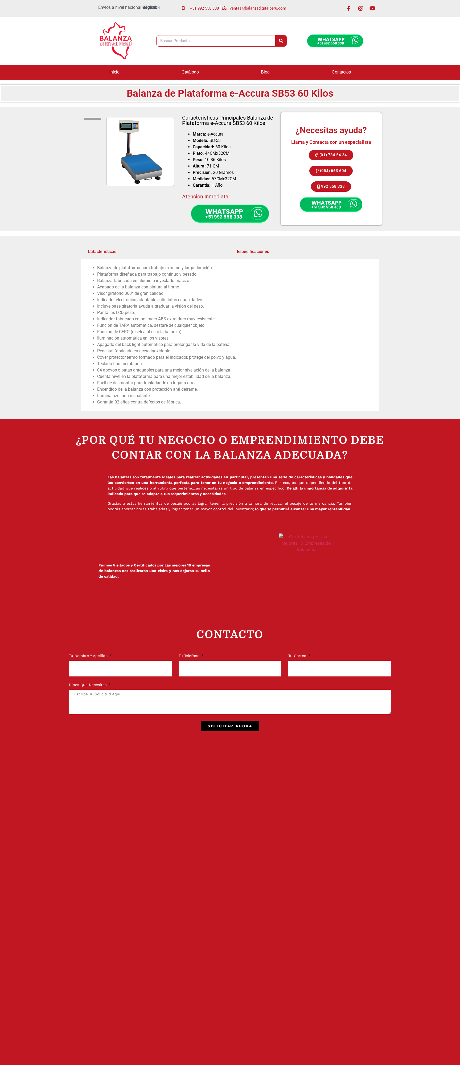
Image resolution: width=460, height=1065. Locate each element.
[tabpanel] (230, 335)
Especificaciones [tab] (253, 251)
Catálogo (190, 72)
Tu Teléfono (190, 656)
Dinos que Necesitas (88, 685)
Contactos (341, 72)
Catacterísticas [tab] (102, 251)
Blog (265, 72)
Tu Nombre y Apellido (89, 656)
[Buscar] (281, 40)
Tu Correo (297, 656)
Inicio (114, 72)
